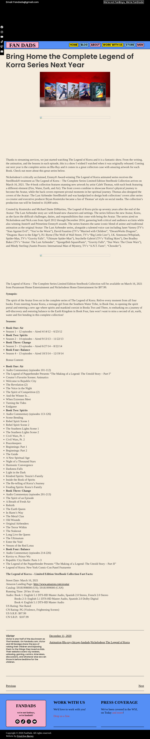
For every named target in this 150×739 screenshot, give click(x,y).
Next (141, 685)
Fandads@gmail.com (26, 2)
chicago (75, 642)
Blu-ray (66, 642)
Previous (11, 685)
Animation (55, 642)
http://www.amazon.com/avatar (51, 584)
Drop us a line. (62, 716)
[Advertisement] (75, 23)
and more (117, 712)
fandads (85, 642)
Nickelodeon (97, 642)
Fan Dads (22, 45)
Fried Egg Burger (25, 736)
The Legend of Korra (118, 642)
